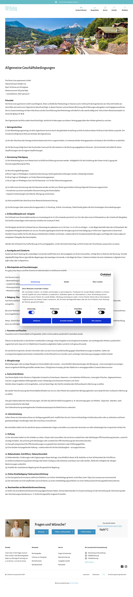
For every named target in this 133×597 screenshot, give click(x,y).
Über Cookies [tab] (98, 282)
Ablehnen (36, 321)
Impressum (86, 574)
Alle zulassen (96, 321)
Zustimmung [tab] (35, 282)
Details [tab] (66, 282)
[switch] (55, 312)
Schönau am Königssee (39, 557)
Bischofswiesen (37, 561)
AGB (103, 574)
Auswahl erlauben (66, 321)
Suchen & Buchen (81, 10)
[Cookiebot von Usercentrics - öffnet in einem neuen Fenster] (102, 275)
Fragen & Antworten (64, 553)
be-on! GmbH (74, 583)
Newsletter (61, 565)
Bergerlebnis (95, 10)
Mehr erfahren (89, 562)
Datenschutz (95, 574)
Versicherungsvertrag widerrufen (117, 574)
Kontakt (114, 10)
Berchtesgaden (36, 553)
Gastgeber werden (64, 561)
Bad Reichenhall (37, 565)
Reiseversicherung (64, 557)
